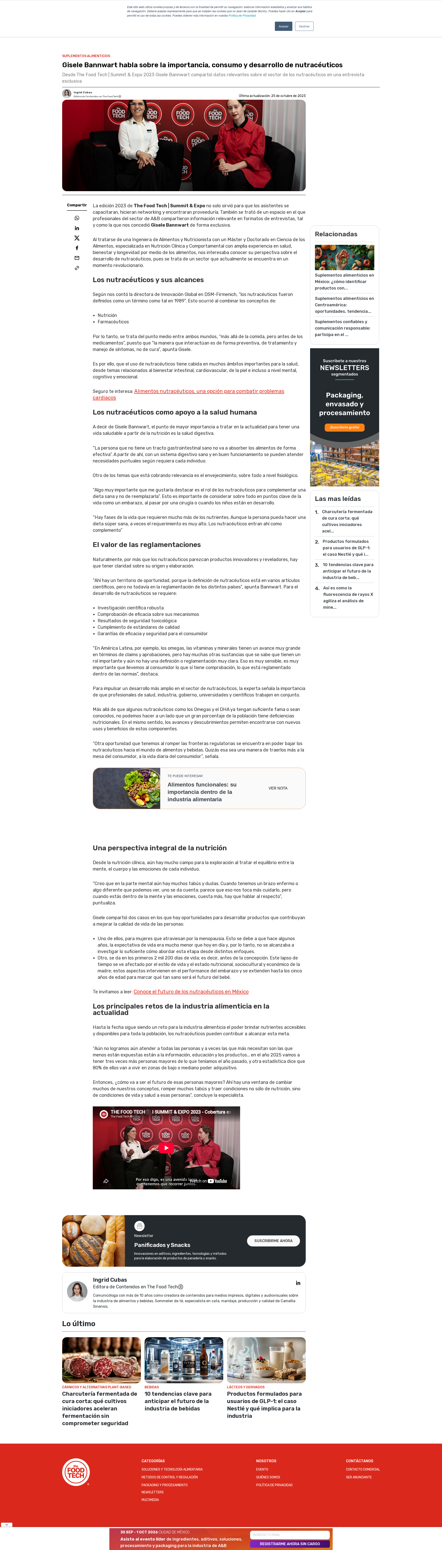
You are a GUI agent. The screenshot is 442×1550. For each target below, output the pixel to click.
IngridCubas (83, 92)
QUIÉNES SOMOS (268, 1477)
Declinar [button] (304, 26)
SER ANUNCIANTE (359, 1477)
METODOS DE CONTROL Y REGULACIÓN (170, 1477)
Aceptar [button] (283, 26)
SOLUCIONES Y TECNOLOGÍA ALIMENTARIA (172, 1469)
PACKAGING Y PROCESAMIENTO (165, 1485)
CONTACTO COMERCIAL (363, 1469)
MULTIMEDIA (150, 1500)
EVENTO (262, 1469)
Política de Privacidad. (242, 15)
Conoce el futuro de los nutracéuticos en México (191, 991)
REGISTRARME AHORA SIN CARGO (290, 1544)
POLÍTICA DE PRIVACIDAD (274, 1485)
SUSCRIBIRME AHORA (273, 1241)
